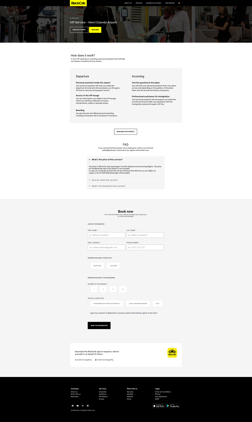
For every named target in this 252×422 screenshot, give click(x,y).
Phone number (132, 243)
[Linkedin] (87, 406)
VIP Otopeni (103, 396)
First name (92, 230)
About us (74, 392)
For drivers (170, 3)
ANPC (157, 399)
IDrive (129, 399)
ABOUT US (128, 3)
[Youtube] (77, 406)
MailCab (130, 396)
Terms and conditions (163, 392)
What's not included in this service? (108, 186)
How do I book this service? (105, 180)
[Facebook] (72, 406)
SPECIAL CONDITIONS (96, 298)
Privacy (158, 394)
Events (101, 399)
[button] (125, 159)
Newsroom (75, 396)
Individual (102, 394)
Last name (130, 230)
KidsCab (130, 394)
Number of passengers (97, 284)
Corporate (102, 392)
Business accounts (153, 3)
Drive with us (76, 394)
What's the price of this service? (107, 159)
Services (139, 3)
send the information (99, 325)
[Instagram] (82, 406)
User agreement (161, 396)
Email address (94, 243)
